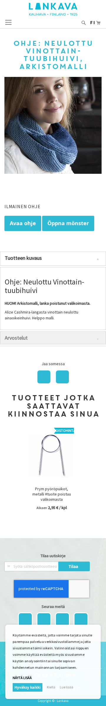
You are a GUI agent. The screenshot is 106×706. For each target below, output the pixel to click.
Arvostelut (16, 337)
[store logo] (53, 9)
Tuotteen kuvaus (23, 258)
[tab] (53, 259)
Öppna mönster (68, 223)
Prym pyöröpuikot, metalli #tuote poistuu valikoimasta (51, 494)
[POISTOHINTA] (51, 482)
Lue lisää (66, 687)
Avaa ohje (23, 223)
